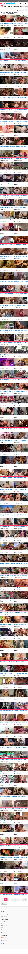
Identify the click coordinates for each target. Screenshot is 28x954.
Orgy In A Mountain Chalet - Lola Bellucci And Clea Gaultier (7, 612)
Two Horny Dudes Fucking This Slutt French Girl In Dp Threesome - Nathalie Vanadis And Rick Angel (7, 305)
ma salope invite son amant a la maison (7, 121)
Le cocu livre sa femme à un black (7, 869)
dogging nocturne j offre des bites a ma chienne (7, 452)
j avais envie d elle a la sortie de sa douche (21, 367)
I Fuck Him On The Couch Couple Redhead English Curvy (21, 501)
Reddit (4, 937)
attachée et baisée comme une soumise (21, 722)
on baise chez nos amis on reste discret (7, 428)
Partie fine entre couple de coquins (21, 882)
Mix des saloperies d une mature (21, 685)
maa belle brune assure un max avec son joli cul (21, 710)
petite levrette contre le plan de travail (7, 600)
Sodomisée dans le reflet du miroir (7, 649)
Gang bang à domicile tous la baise (7, 379)
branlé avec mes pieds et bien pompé (7, 845)
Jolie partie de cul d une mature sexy (7, 771)
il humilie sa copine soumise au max (21, 207)
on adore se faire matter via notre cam (21, 256)
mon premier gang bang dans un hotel (7, 158)
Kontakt (2, 927)
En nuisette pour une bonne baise (21, 869)
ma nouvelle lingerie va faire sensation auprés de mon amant (7, 219)
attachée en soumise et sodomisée (21, 600)
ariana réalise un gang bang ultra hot (7, 48)
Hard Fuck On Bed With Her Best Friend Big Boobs (21, 305)
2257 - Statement (4, 916)
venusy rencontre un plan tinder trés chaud (21, 489)
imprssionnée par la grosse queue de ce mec (7, 146)
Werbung (3, 921)
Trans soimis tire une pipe (5, 538)
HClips (1, 62)
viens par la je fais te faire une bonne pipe (7, 244)
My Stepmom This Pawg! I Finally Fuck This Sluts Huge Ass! (7, 207)
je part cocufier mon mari (19, 428)
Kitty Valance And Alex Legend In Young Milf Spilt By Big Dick (7, 195)
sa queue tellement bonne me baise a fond (21, 244)
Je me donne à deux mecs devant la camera (21, 563)
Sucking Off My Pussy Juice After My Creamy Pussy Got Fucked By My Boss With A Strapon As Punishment (7, 354)
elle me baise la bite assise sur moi (7, 735)
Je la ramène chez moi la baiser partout (21, 698)
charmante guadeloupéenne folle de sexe (7, 403)
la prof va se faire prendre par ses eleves (7, 587)
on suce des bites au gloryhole (20, 158)
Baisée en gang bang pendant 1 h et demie (21, 526)
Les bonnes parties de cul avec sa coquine (21, 820)
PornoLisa (3, 0)
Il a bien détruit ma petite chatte (7, 820)
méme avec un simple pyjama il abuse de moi (21, 97)
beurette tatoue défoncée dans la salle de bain (7, 722)
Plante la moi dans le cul (5, 698)
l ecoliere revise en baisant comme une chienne (21, 72)
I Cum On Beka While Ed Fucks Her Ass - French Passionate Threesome (7, 710)
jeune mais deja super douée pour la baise (7, 501)
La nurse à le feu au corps (19, 661)
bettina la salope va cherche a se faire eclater (21, 587)
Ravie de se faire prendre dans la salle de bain (21, 784)
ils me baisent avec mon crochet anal (7, 416)
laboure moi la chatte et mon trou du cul (21, 440)
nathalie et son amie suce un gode (21, 612)
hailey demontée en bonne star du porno (7, 624)
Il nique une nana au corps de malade (21, 649)
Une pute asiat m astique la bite (7, 808)
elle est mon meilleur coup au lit (21, 232)
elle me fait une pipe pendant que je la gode (7, 256)
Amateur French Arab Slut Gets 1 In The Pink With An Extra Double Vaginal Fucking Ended (7, 317)
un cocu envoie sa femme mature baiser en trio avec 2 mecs (21, 121)
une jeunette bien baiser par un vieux (21, 281)
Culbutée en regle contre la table (7, 661)
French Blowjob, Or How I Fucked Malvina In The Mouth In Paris (7, 60)
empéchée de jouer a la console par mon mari (7, 465)
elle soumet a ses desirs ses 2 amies (21, 477)
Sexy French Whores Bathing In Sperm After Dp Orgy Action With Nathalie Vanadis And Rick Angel (7, 342)
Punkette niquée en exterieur (20, 538)
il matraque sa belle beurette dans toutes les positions (21, 747)
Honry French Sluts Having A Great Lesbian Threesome (21, 268)
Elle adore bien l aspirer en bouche (7, 563)
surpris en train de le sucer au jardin (21, 379)
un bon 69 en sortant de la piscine (7, 759)
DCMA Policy (3, 911)
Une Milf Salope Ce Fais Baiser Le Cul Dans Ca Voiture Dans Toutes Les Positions (7, 330)
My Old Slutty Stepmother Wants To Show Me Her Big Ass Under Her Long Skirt (7, 293)
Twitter (4, 943)
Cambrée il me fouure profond (20, 808)
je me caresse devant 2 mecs (6, 575)
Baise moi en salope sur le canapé (7, 796)
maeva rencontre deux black (6, 84)
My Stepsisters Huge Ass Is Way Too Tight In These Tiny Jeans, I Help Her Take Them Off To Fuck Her (7, 183)
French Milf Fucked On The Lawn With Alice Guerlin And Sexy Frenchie (21, 845)
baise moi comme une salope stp (21, 48)
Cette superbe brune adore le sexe (21, 551)
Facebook (5, 940)
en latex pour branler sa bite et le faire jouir (21, 219)
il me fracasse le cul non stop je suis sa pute (7, 477)
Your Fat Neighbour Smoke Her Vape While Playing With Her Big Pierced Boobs (21, 759)
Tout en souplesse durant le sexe (7, 636)
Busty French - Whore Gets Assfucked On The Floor (21, 293)
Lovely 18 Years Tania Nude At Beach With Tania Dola (21, 84)
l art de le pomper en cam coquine (21, 735)
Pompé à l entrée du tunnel (6, 673)
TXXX (1, 25)
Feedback (3, 929)
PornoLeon (9, 0)
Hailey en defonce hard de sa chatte (7, 882)
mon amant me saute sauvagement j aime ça (21, 416)
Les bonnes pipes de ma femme (7, 857)
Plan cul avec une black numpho (21, 636)
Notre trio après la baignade (20, 624)
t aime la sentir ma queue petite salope (7, 72)
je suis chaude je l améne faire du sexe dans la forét (21, 170)
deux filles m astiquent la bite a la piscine (21, 109)
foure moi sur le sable (4, 514)
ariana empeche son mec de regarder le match (21, 35)
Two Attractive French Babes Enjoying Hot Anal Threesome (7, 97)
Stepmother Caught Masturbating (21, 342)
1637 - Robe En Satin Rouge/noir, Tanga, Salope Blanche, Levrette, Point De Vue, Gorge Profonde (21, 575)
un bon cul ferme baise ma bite (20, 403)
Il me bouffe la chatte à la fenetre (7, 894)
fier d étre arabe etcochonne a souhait (21, 465)
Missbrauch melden (5, 925)
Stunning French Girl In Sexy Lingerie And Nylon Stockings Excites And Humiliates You (7, 440)
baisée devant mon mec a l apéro (7, 109)
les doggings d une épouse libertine (21, 391)
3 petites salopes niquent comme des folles (7, 833)
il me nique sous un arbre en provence (21, 354)
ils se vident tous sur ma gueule (7, 268)
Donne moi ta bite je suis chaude (7, 551)
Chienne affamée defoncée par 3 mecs (21, 771)
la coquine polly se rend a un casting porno (7, 526)
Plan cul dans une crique (5, 784)
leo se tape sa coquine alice (6, 134)
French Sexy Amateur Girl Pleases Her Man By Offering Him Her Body (21, 317)
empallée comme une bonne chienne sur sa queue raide (7, 489)
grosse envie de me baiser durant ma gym (7, 35)
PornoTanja (16, 0)
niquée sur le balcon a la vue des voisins (21, 134)
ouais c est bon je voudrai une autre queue (21, 60)
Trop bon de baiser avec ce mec (21, 894)
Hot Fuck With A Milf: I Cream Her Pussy (21, 452)
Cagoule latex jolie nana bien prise (21, 514)
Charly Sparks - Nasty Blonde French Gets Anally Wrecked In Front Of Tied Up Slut (7, 281)
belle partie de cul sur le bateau (20, 23)
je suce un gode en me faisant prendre (7, 23)
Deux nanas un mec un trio (20, 833)
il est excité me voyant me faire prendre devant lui (7, 391)
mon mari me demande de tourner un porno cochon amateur (21, 183)
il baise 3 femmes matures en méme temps (7, 232)
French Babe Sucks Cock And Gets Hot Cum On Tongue (21, 330)
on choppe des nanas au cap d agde (21, 146)
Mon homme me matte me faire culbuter (21, 857)
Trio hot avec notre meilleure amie (21, 796)
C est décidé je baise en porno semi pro (7, 685)
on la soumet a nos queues (6, 367)
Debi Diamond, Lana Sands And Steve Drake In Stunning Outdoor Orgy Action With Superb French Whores (21, 195)
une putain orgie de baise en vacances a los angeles (7, 170)
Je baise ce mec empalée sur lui (21, 673)
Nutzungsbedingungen (5, 914)
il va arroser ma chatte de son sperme (7, 747)
